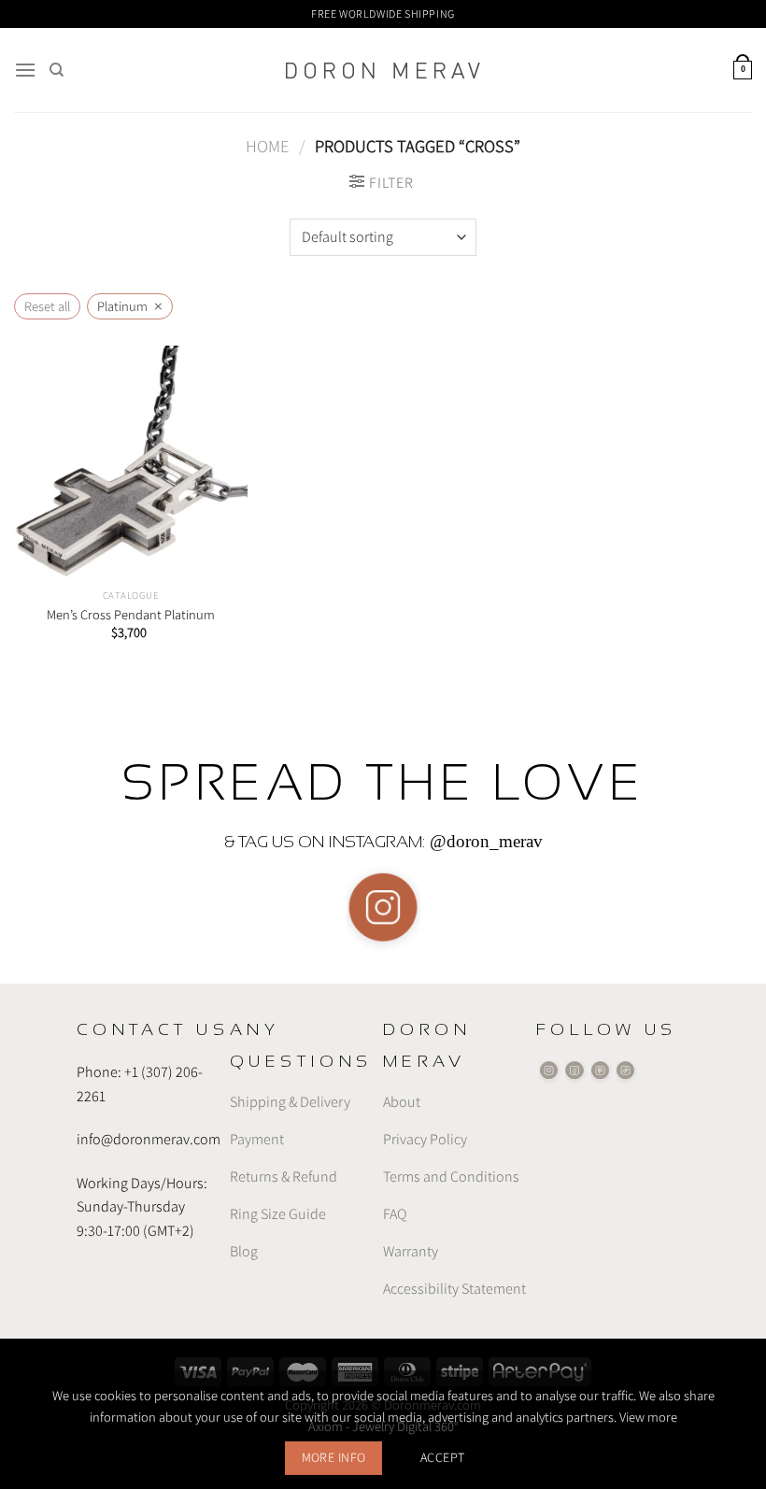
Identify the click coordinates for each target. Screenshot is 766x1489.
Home (268, 146)
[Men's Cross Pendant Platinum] (131, 462)
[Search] (57, 70)
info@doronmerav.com (148, 1139)
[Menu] (25, 69)
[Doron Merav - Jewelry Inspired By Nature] (383, 70)
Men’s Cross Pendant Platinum (131, 614)
